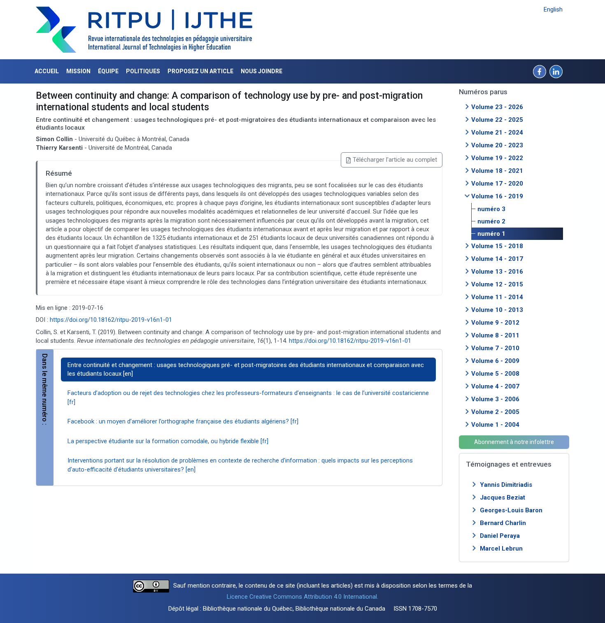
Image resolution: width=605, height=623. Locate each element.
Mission (78, 71)
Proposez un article (200, 71)
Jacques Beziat (502, 497)
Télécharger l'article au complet (395, 159)
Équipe (108, 71)
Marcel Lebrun (501, 548)
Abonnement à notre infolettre (514, 442)
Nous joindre (261, 71)
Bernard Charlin (503, 523)
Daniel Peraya (500, 535)
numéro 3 (491, 209)
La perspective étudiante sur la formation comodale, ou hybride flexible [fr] (167, 441)
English (553, 9)
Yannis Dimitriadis (506, 484)
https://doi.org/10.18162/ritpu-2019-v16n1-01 (111, 319)
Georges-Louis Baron (511, 510)
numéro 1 (491, 233)
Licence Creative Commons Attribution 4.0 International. (302, 596)
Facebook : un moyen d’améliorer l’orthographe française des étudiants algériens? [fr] (182, 421)
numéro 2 (491, 221)
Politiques (143, 71)
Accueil (47, 71)
